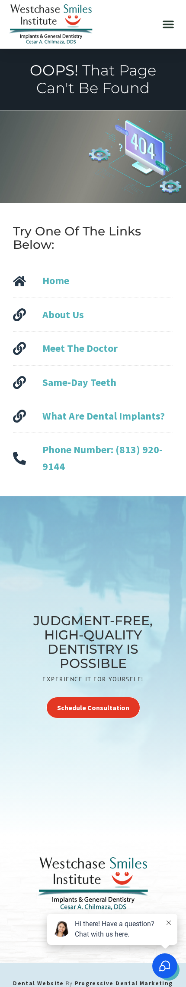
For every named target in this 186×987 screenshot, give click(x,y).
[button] (168, 24)
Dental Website (38, 983)
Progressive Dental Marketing (124, 983)
